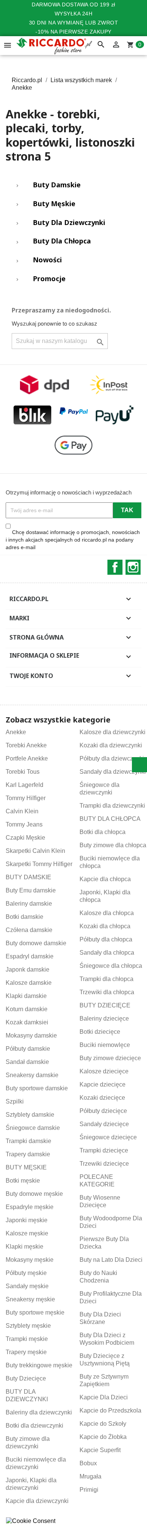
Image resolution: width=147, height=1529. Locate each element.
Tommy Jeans (24, 824)
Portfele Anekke (27, 758)
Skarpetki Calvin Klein (35, 851)
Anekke (16, 732)
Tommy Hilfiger (26, 798)
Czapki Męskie (25, 837)
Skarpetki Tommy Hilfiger (39, 864)
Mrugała (90, 1476)
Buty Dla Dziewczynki (69, 223)
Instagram (133, 567)
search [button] (101, 45)
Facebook (114, 567)
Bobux (88, 1463)
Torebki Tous (23, 771)
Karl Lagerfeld (24, 785)
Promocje (49, 279)
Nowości (47, 260)
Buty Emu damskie (31, 890)
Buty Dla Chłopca (62, 241)
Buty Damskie (57, 185)
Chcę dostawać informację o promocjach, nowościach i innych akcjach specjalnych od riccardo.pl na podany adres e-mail (73, 539)
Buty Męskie (54, 204)
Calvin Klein (22, 811)
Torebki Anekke (26, 745)
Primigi (89, 1489)
